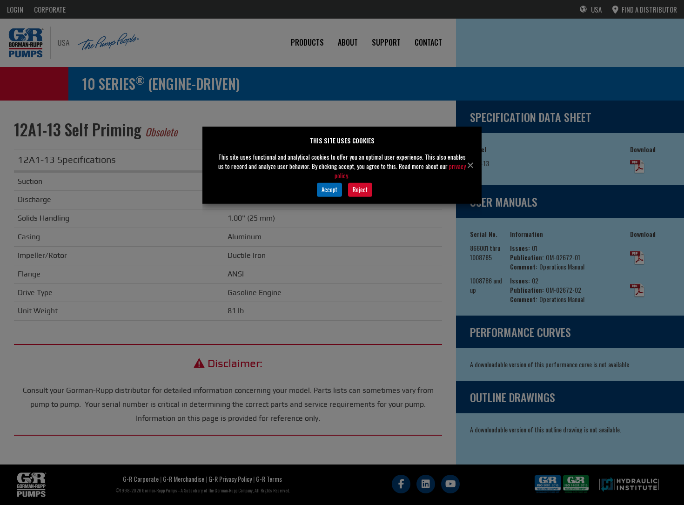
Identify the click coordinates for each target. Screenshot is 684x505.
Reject (360, 189)
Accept (329, 189)
